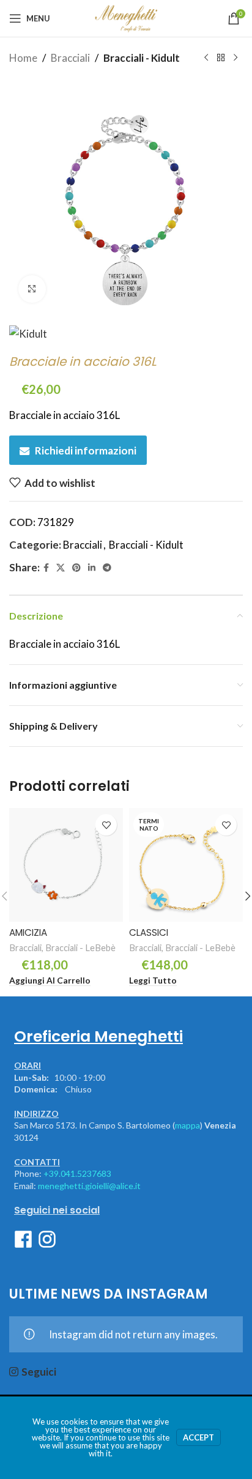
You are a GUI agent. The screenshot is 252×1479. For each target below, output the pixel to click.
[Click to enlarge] (32, 289)
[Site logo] (125, 16)
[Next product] (235, 58)
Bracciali (70, 57)
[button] (50, 981)
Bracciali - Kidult (141, 57)
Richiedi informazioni (85, 450)
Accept (198, 1437)
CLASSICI (148, 932)
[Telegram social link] (107, 568)
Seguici (38, 1371)
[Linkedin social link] (91, 568)
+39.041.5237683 (77, 1173)
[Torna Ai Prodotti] (220, 58)
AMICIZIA (28, 932)
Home (23, 57)
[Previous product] (206, 58)
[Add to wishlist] (106, 825)
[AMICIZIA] (66, 865)
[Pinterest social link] (76, 568)
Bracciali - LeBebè (80, 948)
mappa (187, 1125)
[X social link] (61, 568)
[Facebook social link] (46, 568)
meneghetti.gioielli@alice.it (89, 1186)
